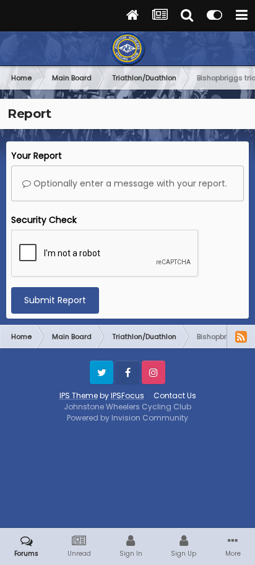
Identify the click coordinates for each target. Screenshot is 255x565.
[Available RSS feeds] (241, 336)
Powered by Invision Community (127, 417)
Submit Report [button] (55, 300)
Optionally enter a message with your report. (129, 183)
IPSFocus (127, 395)
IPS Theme (78, 395)
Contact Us (174, 395)
